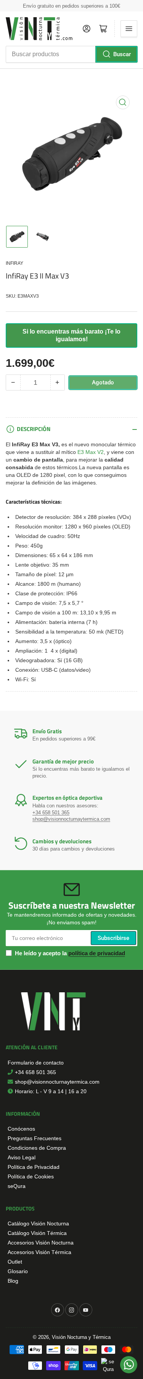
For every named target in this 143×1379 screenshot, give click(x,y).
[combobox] (71, 54)
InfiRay (14, 263)
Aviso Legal (21, 1157)
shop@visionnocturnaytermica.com (71, 819)
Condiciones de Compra (37, 1148)
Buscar (122, 54)
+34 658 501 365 (50, 812)
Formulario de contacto (36, 1063)
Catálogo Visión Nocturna (38, 1223)
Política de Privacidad (33, 1167)
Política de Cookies (31, 1176)
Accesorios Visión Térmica (39, 1252)
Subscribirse (113, 938)
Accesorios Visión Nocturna (41, 1243)
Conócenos (21, 1129)
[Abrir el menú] (129, 28)
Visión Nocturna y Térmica (81, 1337)
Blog (13, 1281)
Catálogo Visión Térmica (37, 1233)
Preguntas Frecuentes (34, 1138)
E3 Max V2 (90, 452)
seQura (17, 1186)
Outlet (15, 1262)
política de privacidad (96, 953)
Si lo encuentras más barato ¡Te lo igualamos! (71, 335)
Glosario (18, 1271)
